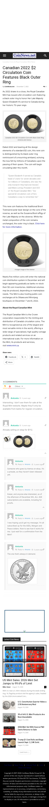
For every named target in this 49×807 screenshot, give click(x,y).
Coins (41, 765)
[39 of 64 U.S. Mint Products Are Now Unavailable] (9, 717)
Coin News (8, 765)
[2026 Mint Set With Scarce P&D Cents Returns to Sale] (9, 730)
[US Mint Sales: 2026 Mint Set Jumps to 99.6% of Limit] (24, 661)
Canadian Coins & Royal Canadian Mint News (19, 62)
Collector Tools (31, 765)
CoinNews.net (10, 86)
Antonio (27, 464)
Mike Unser (7, 687)
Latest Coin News (11, 639)
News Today (18, 765)
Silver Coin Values (24, 768)
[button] (4, 55)
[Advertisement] (24, 26)
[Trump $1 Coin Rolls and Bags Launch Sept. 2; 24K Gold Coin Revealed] (9, 743)
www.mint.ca (13, 345)
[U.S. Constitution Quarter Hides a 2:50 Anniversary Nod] (9, 705)
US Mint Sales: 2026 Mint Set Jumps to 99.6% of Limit (20, 682)
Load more (24, 752)
